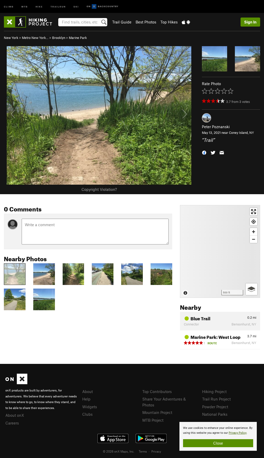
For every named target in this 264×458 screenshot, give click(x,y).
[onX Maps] (16, 382)
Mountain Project (157, 412)
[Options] (251, 289)
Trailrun (58, 6)
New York (11, 38)
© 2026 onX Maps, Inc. (118, 451)
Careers (12, 423)
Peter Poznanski (216, 126)
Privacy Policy (237, 433)
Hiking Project (214, 391)
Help (86, 399)
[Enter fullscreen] (253, 211)
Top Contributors (157, 391)
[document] (218, 436)
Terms (143, 451)
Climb (9, 6)
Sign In (250, 22)
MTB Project (152, 420)
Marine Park (78, 38)
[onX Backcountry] (102, 6)
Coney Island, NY (241, 132)
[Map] (220, 251)
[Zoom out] (253, 239)
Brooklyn (58, 38)
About (87, 391)
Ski (76, 6)
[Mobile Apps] (186, 22)
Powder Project (215, 406)
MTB (24, 6)
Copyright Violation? (99, 189)
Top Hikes (169, 22)
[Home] (30, 22)
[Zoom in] (253, 231)
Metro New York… (35, 38)
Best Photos (146, 22)
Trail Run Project (216, 399)
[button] (204, 152)
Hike (39, 6)
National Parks (214, 414)
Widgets (89, 406)
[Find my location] (253, 221)
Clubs (87, 414)
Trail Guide (121, 22)
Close (218, 443)
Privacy (156, 451)
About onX (14, 415)
